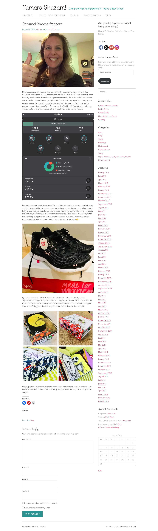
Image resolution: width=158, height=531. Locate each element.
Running (75, 15)
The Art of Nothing (112, 427)
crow (100, 132)
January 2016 (103, 274)
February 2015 (104, 313)
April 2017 (102, 222)
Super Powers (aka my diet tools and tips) (114, 156)
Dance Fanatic (103, 112)
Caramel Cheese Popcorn (108, 105)
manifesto (102, 142)
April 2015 (102, 306)
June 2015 (102, 299)
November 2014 (104, 324)
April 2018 (102, 179)
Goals (100, 139)
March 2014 (103, 352)
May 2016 (102, 260)
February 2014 (104, 355)
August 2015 (103, 292)
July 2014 (101, 338)
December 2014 (104, 320)
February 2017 (104, 229)
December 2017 (104, 193)
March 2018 (103, 183)
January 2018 (103, 190)
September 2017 (105, 204)
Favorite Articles (92, 15)
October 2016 (104, 243)
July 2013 (101, 380)
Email (25, 479)
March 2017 (103, 225)
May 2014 (102, 345)
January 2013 (103, 401)
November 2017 (104, 197)
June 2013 (102, 384)
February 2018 (104, 186)
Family (108, 526)
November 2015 (104, 281)
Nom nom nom (104, 149)
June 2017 (102, 215)
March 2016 (103, 267)
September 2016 (105, 246)
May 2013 (102, 387)
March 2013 (103, 394)
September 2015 (105, 288)
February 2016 (104, 271)
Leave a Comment (52, 29)
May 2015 (102, 303)
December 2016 (104, 236)
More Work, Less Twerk (107, 116)
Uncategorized (104, 160)
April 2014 (102, 348)
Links (108, 15)
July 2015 (101, 295)
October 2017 (104, 200)
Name (25, 467)
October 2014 (104, 327)
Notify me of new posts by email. (37, 508)
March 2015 (103, 310)
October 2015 (104, 285)
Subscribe (105, 81)
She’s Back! (111, 413)
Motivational (103, 146)
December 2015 (104, 278)
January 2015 (103, 317)
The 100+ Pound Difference (52, 15)
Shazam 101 (28, 15)
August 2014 (103, 334)
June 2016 (102, 257)
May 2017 (102, 218)
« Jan (100, 470)
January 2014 (103, 359)
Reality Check (103, 109)
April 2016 (102, 264)
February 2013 (104, 398)
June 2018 (102, 176)
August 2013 (103, 376)
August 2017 (103, 208)
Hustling (101, 119)
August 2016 (103, 250)
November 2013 (104, 366)
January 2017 (103, 232)
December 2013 (104, 362)
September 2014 (105, 331)
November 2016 (104, 239)
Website (25, 491)
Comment (27, 439)
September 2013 (105, 373)
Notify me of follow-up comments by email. (41, 503)
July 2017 (101, 211)
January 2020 (103, 172)
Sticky (100, 153)
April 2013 (102, 391)
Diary (32, 420)
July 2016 (101, 253)
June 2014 (102, 341)
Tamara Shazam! (44, 7)
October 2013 (104, 369)
